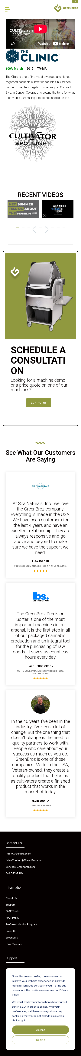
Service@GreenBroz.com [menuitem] (20, 866)
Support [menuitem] (10, 904)
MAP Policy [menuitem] (12, 917)
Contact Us (39, 402)
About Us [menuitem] (11, 898)
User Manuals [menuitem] (14, 944)
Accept (40, 1029)
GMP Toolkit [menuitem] (13, 911)
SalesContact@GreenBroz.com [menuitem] (24, 860)
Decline (40, 1039)
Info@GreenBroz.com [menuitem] (18, 853)
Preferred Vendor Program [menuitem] (21, 924)
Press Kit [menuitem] (11, 930)
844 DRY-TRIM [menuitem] (14, 873)
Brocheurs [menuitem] (12, 937)
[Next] (45, 229)
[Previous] (36, 229)
